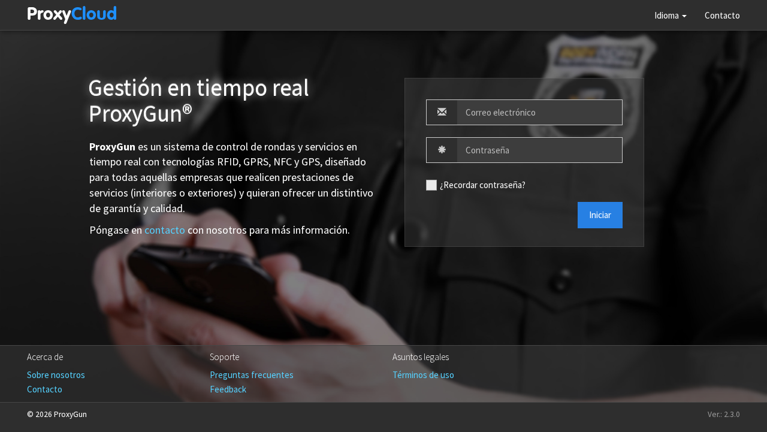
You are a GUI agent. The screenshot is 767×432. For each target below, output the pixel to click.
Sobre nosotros (56, 374)
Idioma (667, 15)
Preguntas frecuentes (252, 374)
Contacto (722, 15)
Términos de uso (423, 374)
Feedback (228, 389)
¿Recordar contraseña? (483, 185)
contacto (164, 230)
